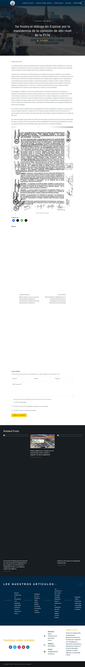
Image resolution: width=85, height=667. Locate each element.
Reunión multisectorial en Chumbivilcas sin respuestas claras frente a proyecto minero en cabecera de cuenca (17, 603)
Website (57, 378)
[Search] (81, 3)
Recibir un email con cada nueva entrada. (25, 410)
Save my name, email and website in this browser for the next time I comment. (32, 399)
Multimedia (77, 3)
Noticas (49, 3)
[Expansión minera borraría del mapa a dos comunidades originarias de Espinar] (68, 603)
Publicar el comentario (19, 415)
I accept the (19, 402)
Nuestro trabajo (41, 3)
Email (36, 378)
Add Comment (17, 384)
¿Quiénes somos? (28, 3)
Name (15, 378)
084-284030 (51, 646)
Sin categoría (47, 21)
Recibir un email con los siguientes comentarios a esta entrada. (31, 406)
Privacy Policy (23, 402)
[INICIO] (37, 40)
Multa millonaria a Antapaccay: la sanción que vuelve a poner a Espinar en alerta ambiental (42, 453)
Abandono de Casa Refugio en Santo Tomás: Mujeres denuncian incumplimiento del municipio (37, 603)
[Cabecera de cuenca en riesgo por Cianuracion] (69, 496)
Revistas (68, 3)
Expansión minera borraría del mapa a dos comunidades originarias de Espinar (78, 603)
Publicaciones (58, 3)
